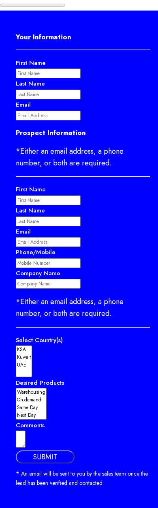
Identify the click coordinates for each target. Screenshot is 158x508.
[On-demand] (31, 400)
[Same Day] (31, 408)
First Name (31, 62)
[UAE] (24, 365)
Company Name (38, 273)
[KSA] (24, 350)
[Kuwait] (24, 357)
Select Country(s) (39, 340)
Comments (30, 425)
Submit (45, 457)
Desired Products (40, 382)
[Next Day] (31, 415)
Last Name (30, 83)
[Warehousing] (31, 392)
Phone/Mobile (36, 252)
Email (23, 104)
